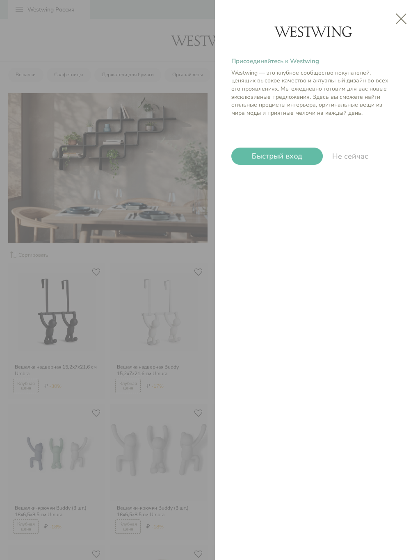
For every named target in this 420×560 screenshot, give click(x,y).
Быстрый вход (277, 156)
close (401, 19)
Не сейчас (350, 156)
